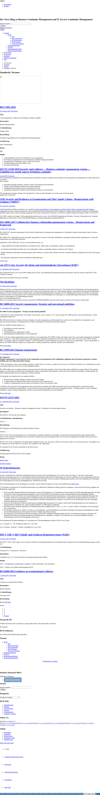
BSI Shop (8, 346)
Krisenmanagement (14, 45)
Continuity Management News (13, 757)
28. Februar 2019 (5, 111)
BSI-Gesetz (75, 484)
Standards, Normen (10, 714)
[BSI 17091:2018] (20, 103)
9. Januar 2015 (4, 539)
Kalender (7, 56)
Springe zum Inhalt (6, 28)
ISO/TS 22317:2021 (9, 397)
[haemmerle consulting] (50, 665)
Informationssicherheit (14, 49)
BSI (1, 151)
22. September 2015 (6, 401)
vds (19, 278)
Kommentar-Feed (9, 738)
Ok (85, 794)
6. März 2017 (4, 229)
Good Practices (8, 708)
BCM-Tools (7, 52)
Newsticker (7, 54)
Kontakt (6, 6)
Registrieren (7, 4)
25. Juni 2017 (4, 206)
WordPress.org (8, 739)
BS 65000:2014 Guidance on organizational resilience (26, 571)
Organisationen (8, 712)
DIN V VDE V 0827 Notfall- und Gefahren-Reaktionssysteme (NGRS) (34, 534)
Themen (6, 33)
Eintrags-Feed (8, 736)
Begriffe (6, 707)
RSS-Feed (7, 787)
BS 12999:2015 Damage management (18, 350)
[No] (96, 794)
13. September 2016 (6, 269)
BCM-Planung (16, 42)
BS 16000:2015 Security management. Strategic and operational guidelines (37, 304)
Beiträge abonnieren (10, 58)
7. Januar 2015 (4, 575)
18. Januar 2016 (5, 286)
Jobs (5, 59)
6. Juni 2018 (4, 176)
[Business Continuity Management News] (12, 15)
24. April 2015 (4, 472)
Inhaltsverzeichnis (5, 463)
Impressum (7, 764)
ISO (6, 261)
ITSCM (10, 47)
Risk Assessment (17, 38)
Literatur (6, 710)
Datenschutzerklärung (11, 772)
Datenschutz (90, 794)
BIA (13, 36)
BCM (9, 35)
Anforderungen (8, 705)
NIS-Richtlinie (7, 282)
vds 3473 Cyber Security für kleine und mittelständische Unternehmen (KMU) (39, 265)
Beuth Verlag (4, 460)
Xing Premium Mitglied (12, 680)
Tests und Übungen (18, 44)
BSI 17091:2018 (8, 107)
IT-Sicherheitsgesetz (10, 468)
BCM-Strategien (17, 40)
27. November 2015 (6, 308)
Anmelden (7, 734)
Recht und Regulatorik (15, 51)
